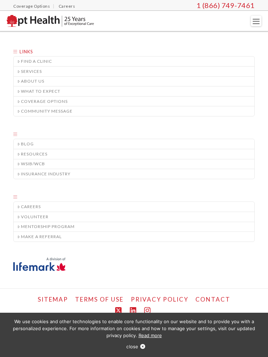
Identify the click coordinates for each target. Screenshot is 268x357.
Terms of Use (99, 299)
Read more (150, 335)
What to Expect (40, 91)
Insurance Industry (45, 173)
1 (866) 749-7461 (225, 5)
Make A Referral (41, 236)
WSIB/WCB (33, 163)
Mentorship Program (48, 226)
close (132, 346)
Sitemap (53, 299)
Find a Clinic (36, 61)
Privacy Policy (159, 299)
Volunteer (35, 216)
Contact (212, 299)
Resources (34, 154)
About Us (32, 81)
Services (31, 71)
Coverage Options (44, 101)
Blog (27, 143)
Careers (31, 206)
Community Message (47, 111)
